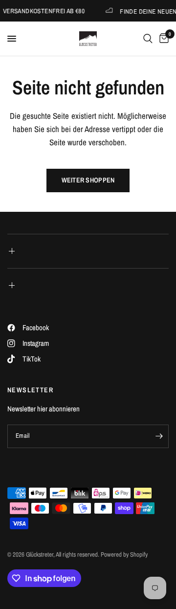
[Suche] (148, 39)
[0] (162, 39)
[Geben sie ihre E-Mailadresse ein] (159, 436)
